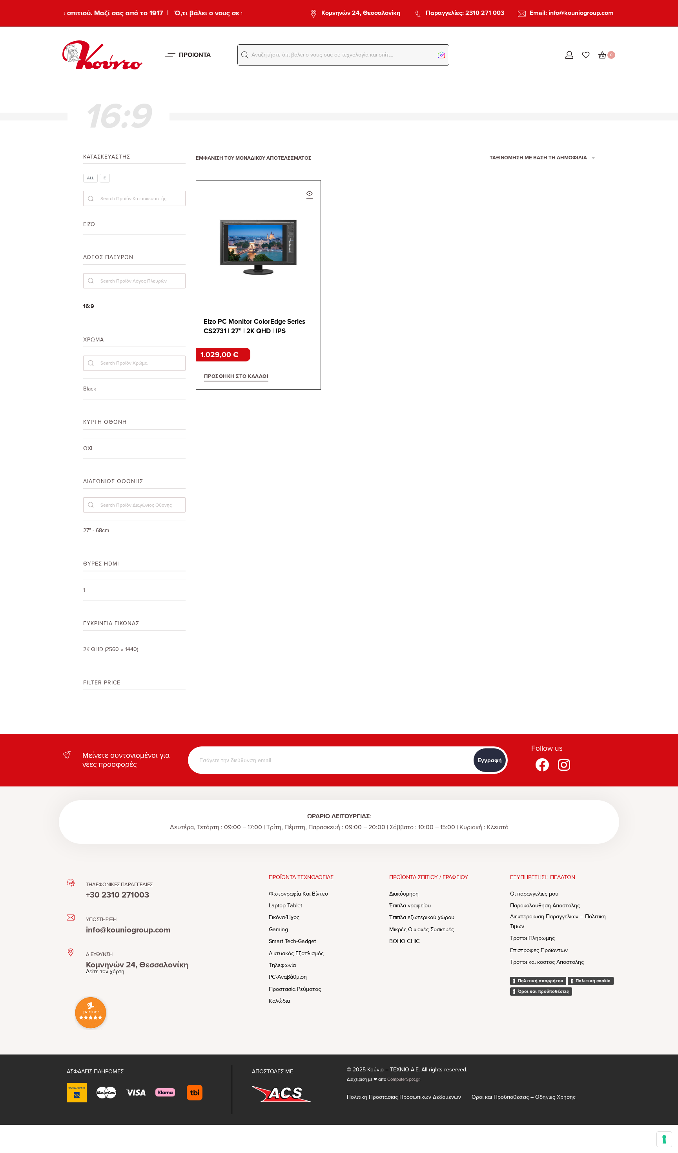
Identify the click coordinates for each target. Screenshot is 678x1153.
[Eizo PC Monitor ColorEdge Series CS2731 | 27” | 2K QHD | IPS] (258, 242)
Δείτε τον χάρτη (105, 971)
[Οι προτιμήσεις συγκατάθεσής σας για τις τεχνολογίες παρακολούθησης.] (664, 1139)
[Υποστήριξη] (71, 917)
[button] (244, 54)
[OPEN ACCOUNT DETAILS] (569, 55)
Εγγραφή (490, 760)
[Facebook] (542, 765)
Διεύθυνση (99, 954)
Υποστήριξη (101, 919)
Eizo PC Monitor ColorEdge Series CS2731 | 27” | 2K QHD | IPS (254, 326)
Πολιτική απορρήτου (540, 980)
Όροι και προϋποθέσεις (543, 991)
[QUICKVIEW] (309, 194)
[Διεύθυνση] (71, 952)
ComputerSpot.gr (403, 1079)
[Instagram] (564, 765)
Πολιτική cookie (593, 980)
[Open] (585, 55)
